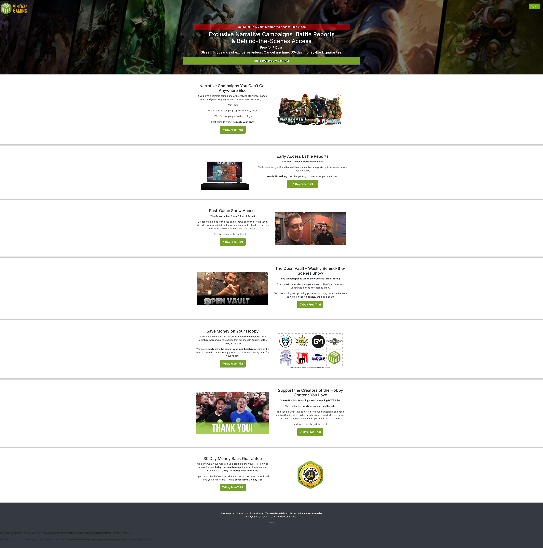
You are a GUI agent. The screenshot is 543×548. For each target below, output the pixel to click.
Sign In (534, 6)
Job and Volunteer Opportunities (305, 513)
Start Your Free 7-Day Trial (271, 60)
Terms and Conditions (276, 513)
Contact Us (242, 513)
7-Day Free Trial (232, 129)
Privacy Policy (256, 513)
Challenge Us (227, 513)
